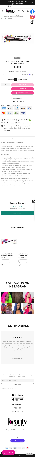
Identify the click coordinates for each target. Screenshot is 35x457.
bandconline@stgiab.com (8, 6)
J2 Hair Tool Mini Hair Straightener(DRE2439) (7, 254)
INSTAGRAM (17, 286)
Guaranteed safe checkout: (10, 105)
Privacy (14, 388)
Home (17, 15)
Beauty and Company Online (11, 11)
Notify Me (22, 89)
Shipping (11, 71)
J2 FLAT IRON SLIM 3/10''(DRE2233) (23, 254)
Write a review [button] (17, 213)
